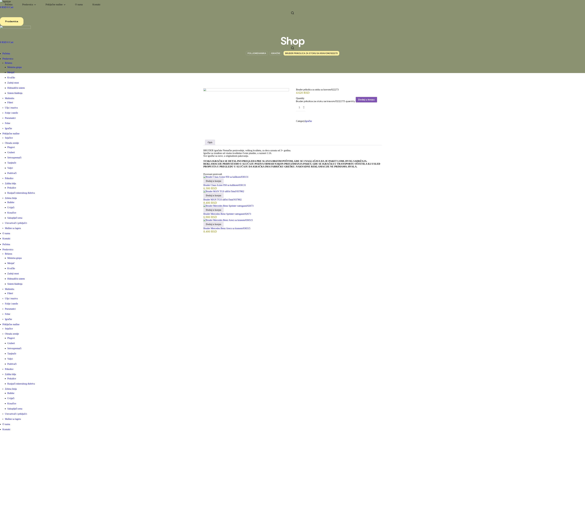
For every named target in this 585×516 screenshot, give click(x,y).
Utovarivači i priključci (16, 223)
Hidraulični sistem (16, 88)
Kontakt (6, 238)
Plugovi (11, 147)
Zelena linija (11, 198)
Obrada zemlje (12, 143)
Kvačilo (11, 77)
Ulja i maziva (11, 107)
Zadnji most (13, 82)
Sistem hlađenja (14, 93)
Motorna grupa (14, 67)
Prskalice (11, 187)
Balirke (10, 202)
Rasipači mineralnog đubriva (21, 193)
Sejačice (9, 137)
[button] (292, 13)
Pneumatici (10, 118)
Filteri (10, 102)
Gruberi (11, 152)
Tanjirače (11, 162)
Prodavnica (7, 58)
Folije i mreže (11, 113)
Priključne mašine (11, 133)
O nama (6, 233)
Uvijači (10, 207)
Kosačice (11, 212)
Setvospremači (14, 157)
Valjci (10, 168)
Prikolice (9, 178)
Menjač (10, 72)
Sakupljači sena (14, 218)
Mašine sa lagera (13, 228)
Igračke (8, 128)
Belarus (8, 63)
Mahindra (9, 98)
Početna (6, 53)
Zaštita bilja (10, 183)
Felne (7, 123)
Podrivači (11, 173)
